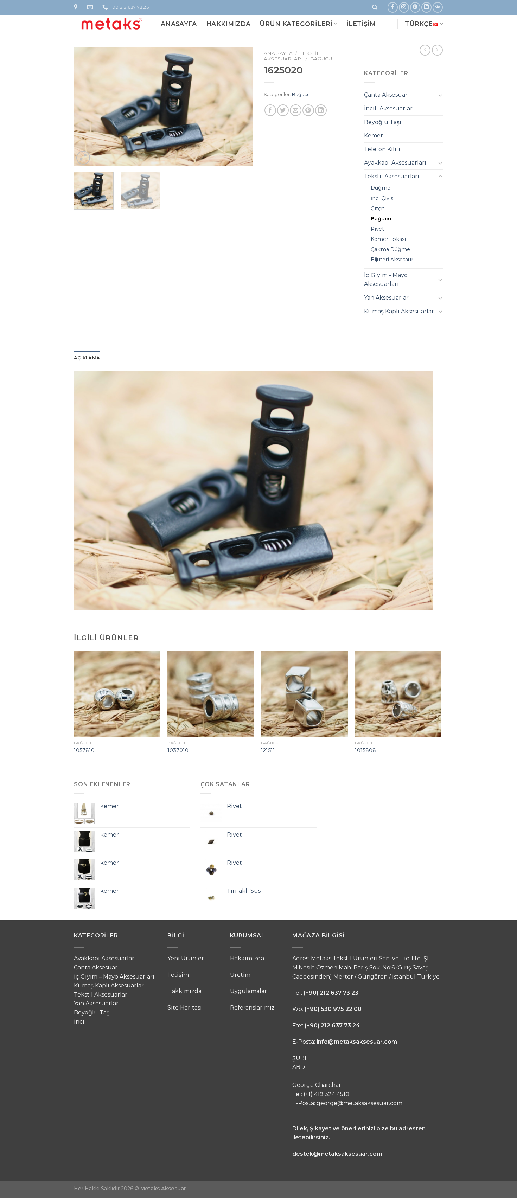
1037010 (178, 750)
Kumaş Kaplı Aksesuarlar (399, 311)
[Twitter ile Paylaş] (283, 110)
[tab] (87, 358)
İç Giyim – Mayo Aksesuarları (114, 976)
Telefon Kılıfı (382, 149)
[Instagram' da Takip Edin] (404, 7)
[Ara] (374, 7)
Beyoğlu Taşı (382, 122)
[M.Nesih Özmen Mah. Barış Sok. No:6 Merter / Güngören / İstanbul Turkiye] (76, 7)
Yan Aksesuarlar (386, 297)
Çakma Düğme (390, 249)
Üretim (240, 975)
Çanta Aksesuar (386, 94)
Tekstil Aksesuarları (291, 56)
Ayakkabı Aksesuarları (395, 162)
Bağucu (321, 59)
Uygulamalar (248, 991)
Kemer (373, 135)
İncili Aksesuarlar (388, 108)
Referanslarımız (252, 1007)
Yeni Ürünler (185, 958)
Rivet (377, 229)
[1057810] (117, 694)
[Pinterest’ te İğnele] (308, 110)
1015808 (365, 750)
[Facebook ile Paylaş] (270, 110)
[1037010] (210, 694)
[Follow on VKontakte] (438, 7)
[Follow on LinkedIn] (426, 7)
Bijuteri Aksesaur (392, 259)
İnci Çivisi (383, 198)
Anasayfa (179, 23)
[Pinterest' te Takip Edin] (415, 7)
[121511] (304, 694)
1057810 (84, 750)
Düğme (380, 188)
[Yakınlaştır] (83, 158)
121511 (268, 750)
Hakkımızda (228, 23)
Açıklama (87, 357)
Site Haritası (184, 1007)
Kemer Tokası (388, 239)
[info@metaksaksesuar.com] (91, 7)
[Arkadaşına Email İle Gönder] (295, 110)
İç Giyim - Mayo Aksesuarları (386, 280)
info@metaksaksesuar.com (357, 1041)
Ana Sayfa (278, 53)
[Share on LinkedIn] (321, 110)
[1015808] (398, 694)
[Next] (241, 106)
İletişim (361, 23)
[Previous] (86, 106)
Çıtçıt (377, 208)
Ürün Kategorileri (296, 23)
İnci (79, 1021)
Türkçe (419, 23)
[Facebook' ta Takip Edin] (393, 7)
